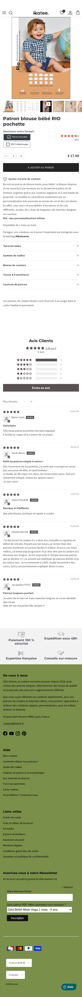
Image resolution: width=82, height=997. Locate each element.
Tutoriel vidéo (12, 246)
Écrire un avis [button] (41, 388)
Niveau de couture (14, 265)
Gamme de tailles (14, 255)
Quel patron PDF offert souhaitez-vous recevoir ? (36, 904)
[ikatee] (41, 13)
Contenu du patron (15, 284)
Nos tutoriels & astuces (16, 778)
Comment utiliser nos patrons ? (21, 761)
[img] (11, 412)
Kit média (8, 828)
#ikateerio (22, 236)
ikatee (15, 984)
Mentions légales (13, 845)
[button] (69, 136)
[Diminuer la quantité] (6, 156)
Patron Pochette (19, 136)
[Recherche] (12, 13)
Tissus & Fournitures (16, 274)
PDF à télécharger (19, 144)
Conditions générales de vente (20, 851)
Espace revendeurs (14, 834)
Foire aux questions (14, 783)
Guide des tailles (12, 767)
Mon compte (10, 755)
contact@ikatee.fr (41, 4)
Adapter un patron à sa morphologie (23, 772)
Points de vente (12, 817)
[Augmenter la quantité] (21, 156)
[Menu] (4, 13)
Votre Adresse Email (20, 891)
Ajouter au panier (41, 167)
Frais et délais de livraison (18, 823)
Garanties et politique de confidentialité (26, 856)
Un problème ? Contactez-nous (20, 795)
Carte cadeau (10, 789)
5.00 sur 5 (51, 348)
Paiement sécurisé (13, 840)
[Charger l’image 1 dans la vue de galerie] (41, 58)
